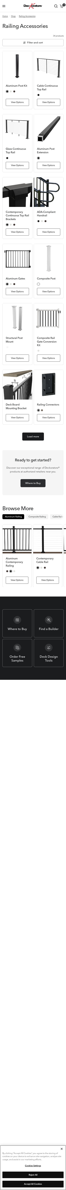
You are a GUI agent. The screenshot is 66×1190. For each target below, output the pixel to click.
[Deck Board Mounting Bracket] (17, 385)
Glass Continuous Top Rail (16, 150)
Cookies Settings (33, 1165)
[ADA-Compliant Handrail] (48, 192)
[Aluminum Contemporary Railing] (17, 538)
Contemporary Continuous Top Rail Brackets (17, 215)
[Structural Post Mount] (17, 318)
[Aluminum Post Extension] (48, 129)
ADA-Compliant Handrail (46, 213)
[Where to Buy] (17, 623)
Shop (13, 16)
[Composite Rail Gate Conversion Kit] (48, 318)
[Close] (61, 1148)
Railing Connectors (48, 404)
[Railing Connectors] (48, 385)
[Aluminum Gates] (17, 259)
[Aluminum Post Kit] (17, 66)
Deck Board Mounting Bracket (16, 406)
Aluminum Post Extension (45, 150)
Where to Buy (33, 483)
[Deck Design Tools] (48, 653)
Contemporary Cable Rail (45, 560)
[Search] (56, 6)
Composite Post (46, 278)
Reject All (33, 1175)
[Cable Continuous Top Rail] (48, 66)
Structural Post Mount (14, 339)
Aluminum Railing (13, 516)
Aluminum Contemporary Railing (14, 562)
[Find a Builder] (48, 623)
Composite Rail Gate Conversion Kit (47, 341)
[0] (61, 6)
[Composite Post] (48, 259)
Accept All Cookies (33, 1184)
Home (5, 16)
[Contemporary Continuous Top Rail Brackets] (17, 192)
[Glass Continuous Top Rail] (17, 129)
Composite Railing (37, 516)
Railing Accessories (27, 16)
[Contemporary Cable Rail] (47, 538)
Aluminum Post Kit (16, 85)
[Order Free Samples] (17, 653)
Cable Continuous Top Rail (47, 87)
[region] (33, 1167)
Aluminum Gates (15, 278)
